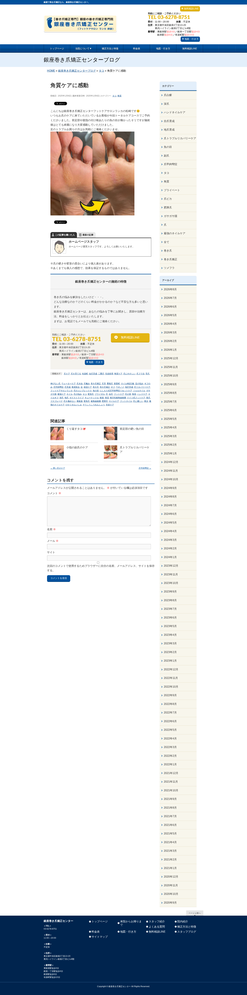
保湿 (107, 397)
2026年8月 (170, 289)
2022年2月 (170, 755)
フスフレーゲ (56, 401)
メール (52, 540)
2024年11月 (171, 470)
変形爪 (91, 394)
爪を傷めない (70, 401)
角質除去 (76, 387)
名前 (51, 529)
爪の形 (128, 394)
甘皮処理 (109, 373)
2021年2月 (170, 859)
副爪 (166, 155)
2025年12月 (171, 358)
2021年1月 (170, 868)
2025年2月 (170, 444)
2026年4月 (170, 323)
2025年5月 (170, 418)
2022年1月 (170, 764)
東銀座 (80, 401)
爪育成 (68, 387)
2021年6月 (170, 825)
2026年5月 (170, 315)
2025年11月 (171, 367)
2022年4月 (170, 738)
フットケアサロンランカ (61, 390)
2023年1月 (170, 660)
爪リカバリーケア (142, 387)
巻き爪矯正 (96, 383)
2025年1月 (170, 453)
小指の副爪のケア (77, 447)
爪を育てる (76, 373)
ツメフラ (169, 267)
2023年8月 (170, 600)
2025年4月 (170, 427)
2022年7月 (170, 712)
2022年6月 (170, 721)
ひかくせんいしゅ (74, 405)
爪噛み (87, 383)
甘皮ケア (110, 405)
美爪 (148, 397)
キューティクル (92, 397)
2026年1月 (170, 349)
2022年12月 (171, 669)
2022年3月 (170, 747)
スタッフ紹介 (157, 921)
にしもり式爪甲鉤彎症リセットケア (116, 390)
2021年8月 (170, 807)
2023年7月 (170, 608)
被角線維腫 (96, 401)
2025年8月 (170, 392)
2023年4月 (170, 634)
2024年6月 (170, 513)
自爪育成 (93, 373)
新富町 (117, 383)
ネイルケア (114, 401)
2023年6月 (170, 617)
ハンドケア (142, 394)
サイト (51, 552)
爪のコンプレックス (83, 390)
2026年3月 (170, 332)
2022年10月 (171, 686)
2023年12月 (171, 565)
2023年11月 (171, 574)
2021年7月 (170, 816)
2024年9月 (170, 488)
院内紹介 (182, 921)
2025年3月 (170, 436)
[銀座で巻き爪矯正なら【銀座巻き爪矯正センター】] (80, 29)
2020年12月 (171, 876)
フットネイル (126, 401)
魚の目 (96, 390)
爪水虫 (80, 383)
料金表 (96, 931)
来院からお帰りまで (131, 923)
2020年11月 (171, 885)
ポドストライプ (77, 397)
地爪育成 (129, 387)
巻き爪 (96, 387)
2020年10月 (171, 893)
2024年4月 (170, 531)
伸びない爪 (55, 383)
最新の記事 (88, 235)
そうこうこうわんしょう (94, 405)
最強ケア (61, 394)
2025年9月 (170, 384)
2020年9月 (170, 902)
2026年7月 (170, 297)
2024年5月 (170, 522)
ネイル (70, 394)
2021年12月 (171, 773)
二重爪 (101, 373)
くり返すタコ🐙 (76, 428)
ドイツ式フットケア (136, 397)
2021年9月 (170, 799)
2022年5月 (170, 729)
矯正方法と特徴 (186, 926)
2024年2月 (170, 548)
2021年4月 (170, 842)
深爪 (61, 397)
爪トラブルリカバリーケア (180, 138)
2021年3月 (170, 850)
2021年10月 (171, 790)
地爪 (67, 397)
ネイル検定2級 (127, 383)
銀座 (102, 397)
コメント (54, 493)
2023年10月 (171, 583)
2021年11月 (171, 781)
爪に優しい (138, 401)
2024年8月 (170, 496)
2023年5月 (170, 626)
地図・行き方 (191, 39)
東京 (146, 401)
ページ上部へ (195, 913)
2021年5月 (170, 833)
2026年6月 (170, 306)
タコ (114, 96)
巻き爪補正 (105, 387)
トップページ (100, 921)
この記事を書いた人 (65, 235)
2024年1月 (170, 557)
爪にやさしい (129, 373)
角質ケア (118, 373)
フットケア (119, 394)
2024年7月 (170, 505)
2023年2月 (170, 652)
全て (166, 242)
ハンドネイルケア (174, 112)
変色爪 (87, 401)
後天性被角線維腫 (118, 397)
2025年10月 (171, 375)
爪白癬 (168, 95)
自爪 (111, 394)
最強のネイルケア (174, 233)
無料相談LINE (191, 8)
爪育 (104, 383)
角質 (119, 96)
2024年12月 (171, 462)
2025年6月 (170, 410)
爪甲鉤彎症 (58, 387)
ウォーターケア (68, 383)
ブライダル (100, 394)
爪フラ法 (140, 373)
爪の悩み (78, 394)
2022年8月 (170, 704)
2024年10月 (171, 479)
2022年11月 (171, 678)
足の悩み (139, 383)
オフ (113, 387)
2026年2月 (170, 341)
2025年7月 (170, 401)
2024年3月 (170, 539)
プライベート (172, 190)
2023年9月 (170, 591)
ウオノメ (120, 387)
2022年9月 (170, 695)
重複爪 (110, 383)
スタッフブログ (186, 931)
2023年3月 (170, 643)
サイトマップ (100, 936)
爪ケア (67, 373)
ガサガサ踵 (170, 216)
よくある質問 (157, 926)
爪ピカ (168, 198)
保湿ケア (88, 387)
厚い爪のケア (57, 468)
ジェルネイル (139, 390)
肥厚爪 (105, 401)
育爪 (148, 373)
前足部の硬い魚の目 (132, 428)
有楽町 (85, 373)
